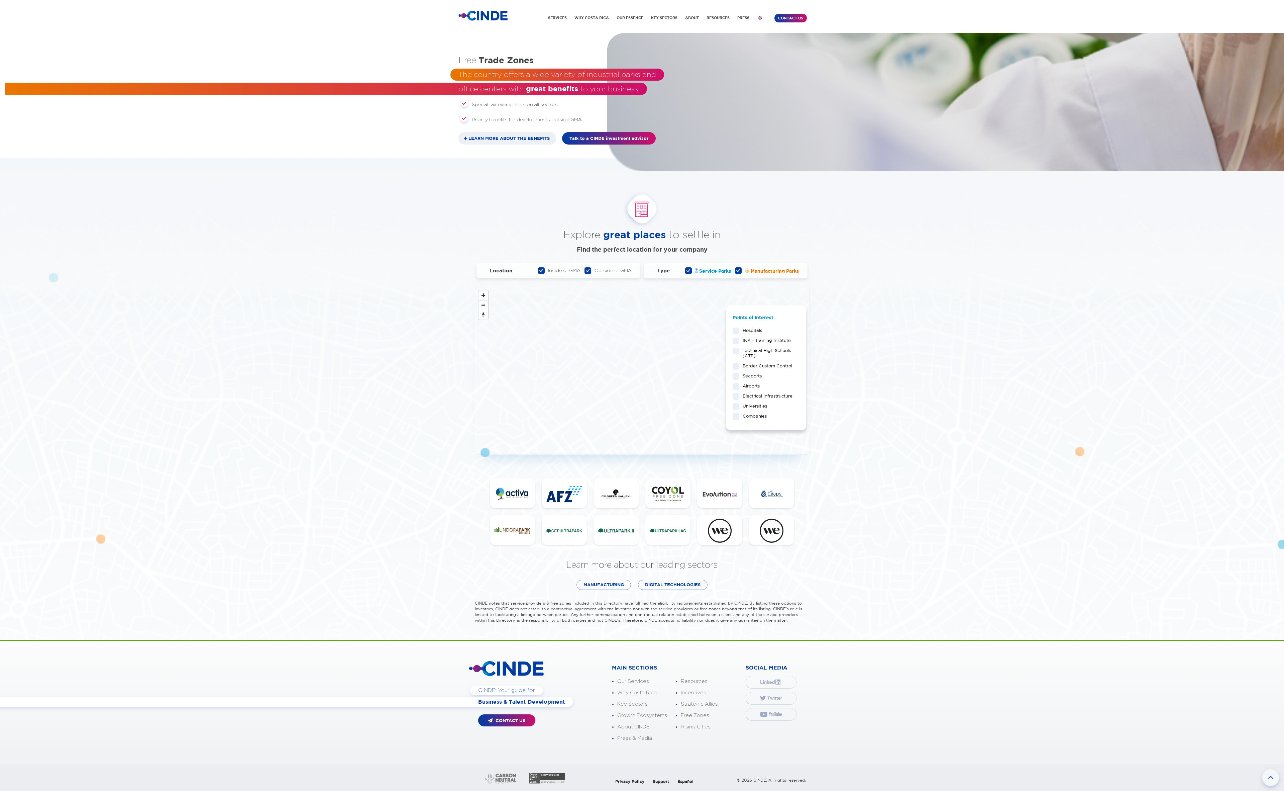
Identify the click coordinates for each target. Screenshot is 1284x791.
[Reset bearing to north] (483, 315)
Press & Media (634, 738)
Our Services (633, 681)
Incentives (693, 692)
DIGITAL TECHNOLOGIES (673, 584)
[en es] (763, 18)
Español (685, 781)
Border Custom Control (767, 365)
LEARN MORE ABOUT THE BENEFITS (509, 138)
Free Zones (695, 715)
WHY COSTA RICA (591, 18)
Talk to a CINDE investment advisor (608, 138)
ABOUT (692, 18)
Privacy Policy (629, 781)
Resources (694, 681)
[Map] (642, 370)
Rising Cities (696, 726)
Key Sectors (632, 704)
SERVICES (557, 18)
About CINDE (633, 726)
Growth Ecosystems (642, 715)
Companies (755, 416)
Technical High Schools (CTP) (767, 353)
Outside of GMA (613, 270)
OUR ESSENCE (630, 18)
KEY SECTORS (664, 18)
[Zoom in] (483, 295)
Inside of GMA (564, 270)
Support (661, 781)
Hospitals (752, 330)
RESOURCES (718, 18)
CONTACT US (790, 18)
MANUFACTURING (603, 584)
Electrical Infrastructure (767, 396)
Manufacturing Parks (774, 271)
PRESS (743, 18)
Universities (755, 406)
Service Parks (714, 271)
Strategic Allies (699, 704)
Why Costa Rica (637, 692)
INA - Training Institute (767, 340)
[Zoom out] (483, 305)
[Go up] (1270, 777)
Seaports (752, 375)
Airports (751, 385)
